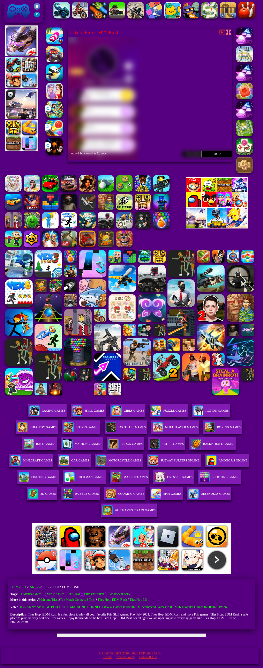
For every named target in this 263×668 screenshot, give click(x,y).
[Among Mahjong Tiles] (244, 153)
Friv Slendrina (94, 594)
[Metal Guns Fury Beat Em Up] (117, 17)
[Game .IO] (21, 150)
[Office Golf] (106, 190)
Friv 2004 (74, 594)
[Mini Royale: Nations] (161, 209)
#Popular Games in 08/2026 (200, 607)
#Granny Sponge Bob (39, 607)
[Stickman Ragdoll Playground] (87, 209)
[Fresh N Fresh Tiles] (244, 135)
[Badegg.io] (54, 79)
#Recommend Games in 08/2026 (159, 607)
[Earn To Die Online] (87, 246)
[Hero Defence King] (209, 17)
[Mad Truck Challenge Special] (61, 17)
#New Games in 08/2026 (120, 607)
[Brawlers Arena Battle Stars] (32, 246)
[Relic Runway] (106, 246)
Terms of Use (148, 657)
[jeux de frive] (193, 573)
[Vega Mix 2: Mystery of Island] (106, 209)
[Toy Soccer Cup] (124, 190)
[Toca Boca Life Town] (172, 17)
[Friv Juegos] (217, 227)
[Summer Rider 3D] (54, 43)
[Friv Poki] (217, 191)
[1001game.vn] (119, 573)
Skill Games (94, 410)
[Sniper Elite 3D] (135, 17)
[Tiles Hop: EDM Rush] (244, 43)
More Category (120, 594)
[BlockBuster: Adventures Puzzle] (50, 209)
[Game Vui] (21, 87)
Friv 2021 (12, 20)
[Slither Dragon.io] (98, 17)
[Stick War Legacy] (161, 190)
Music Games (56, 594)
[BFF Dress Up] (54, 98)
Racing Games (53, 410)
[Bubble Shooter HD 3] (161, 227)
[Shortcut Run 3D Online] (50, 227)
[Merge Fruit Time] (32, 227)
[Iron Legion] (69, 190)
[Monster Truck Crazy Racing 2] (54, 61)
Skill (34, 587)
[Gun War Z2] (69, 246)
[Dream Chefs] (32, 190)
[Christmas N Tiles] (244, 61)
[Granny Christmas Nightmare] (69, 209)
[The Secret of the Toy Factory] (54, 153)
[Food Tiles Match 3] (244, 98)
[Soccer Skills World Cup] (124, 209)
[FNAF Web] (124, 246)
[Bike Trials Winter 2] (80, 17)
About (107, 657)
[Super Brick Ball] (154, 17)
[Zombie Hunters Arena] (191, 17)
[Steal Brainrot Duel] (13, 246)
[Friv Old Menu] (217, 206)
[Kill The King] (13, 227)
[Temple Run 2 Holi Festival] (143, 209)
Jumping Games (31, 594)
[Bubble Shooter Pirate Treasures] (54, 135)
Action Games (217, 410)
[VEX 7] (69, 227)
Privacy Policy (125, 657)
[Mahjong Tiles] (244, 172)
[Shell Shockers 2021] (87, 227)
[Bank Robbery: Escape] (124, 227)
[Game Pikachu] (21, 118)
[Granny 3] (32, 209)
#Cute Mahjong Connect (81, 607)
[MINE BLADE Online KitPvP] (54, 116)
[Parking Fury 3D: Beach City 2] (13, 209)
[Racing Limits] (106, 227)
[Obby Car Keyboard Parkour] (50, 190)
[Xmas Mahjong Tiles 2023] (13, 190)
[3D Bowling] (246, 17)
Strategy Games (43, 427)
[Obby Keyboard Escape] (143, 190)
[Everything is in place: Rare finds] (87, 190)
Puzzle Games (174, 410)
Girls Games (134, 410)
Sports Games (87, 427)
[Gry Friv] (21, 54)
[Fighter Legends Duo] (50, 246)
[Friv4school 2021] (37, 8)
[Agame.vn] (57, 573)
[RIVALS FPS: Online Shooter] (143, 227)
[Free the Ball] (228, 17)
